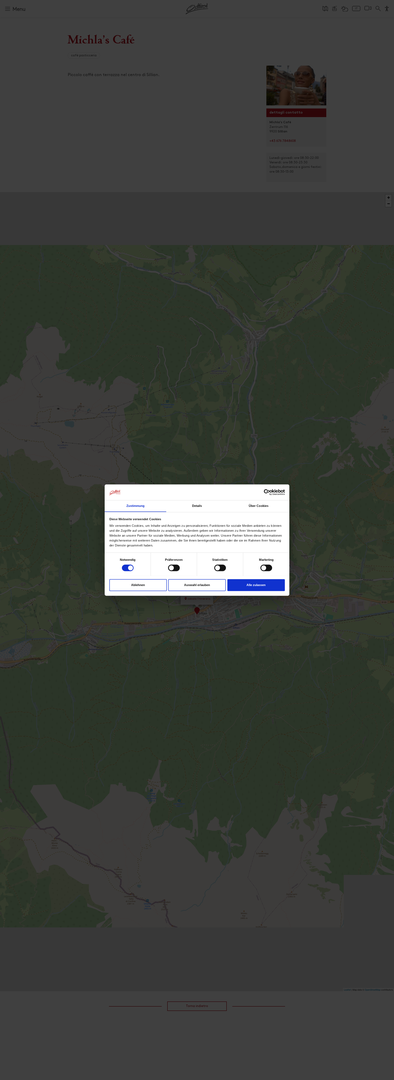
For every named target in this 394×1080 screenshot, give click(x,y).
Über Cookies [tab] (258, 505)
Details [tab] (197, 505)
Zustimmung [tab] (135, 505)
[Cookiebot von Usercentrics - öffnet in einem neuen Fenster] (267, 492)
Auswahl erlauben (197, 585)
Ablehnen (138, 585)
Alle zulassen (256, 585)
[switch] (174, 570)
